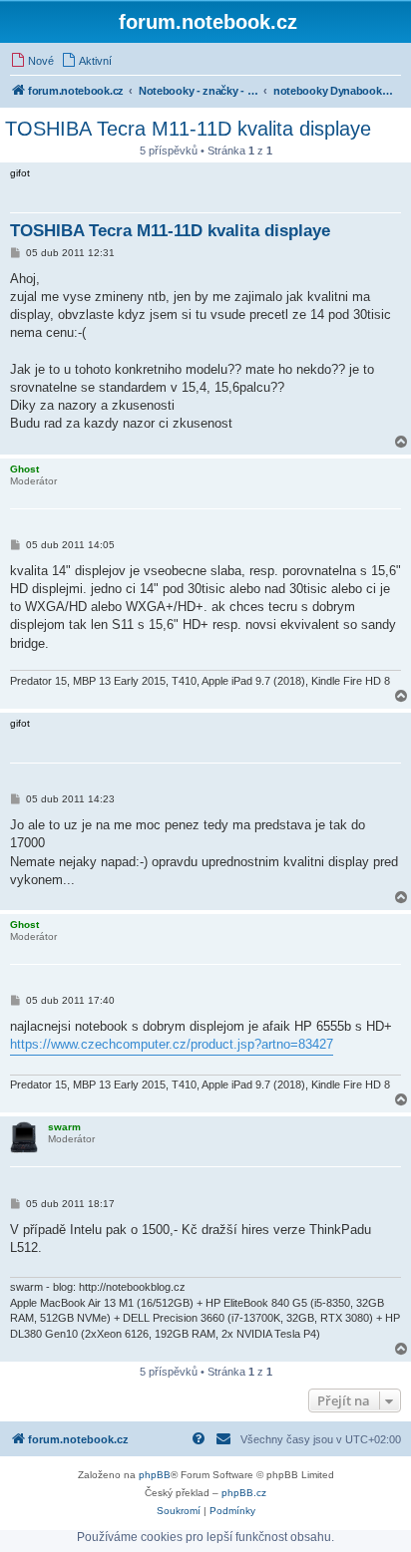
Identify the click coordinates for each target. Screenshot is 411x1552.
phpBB (155, 1474)
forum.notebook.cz (208, 22)
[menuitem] (32, 61)
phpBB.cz (243, 1492)
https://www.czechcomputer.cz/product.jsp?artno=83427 (171, 1044)
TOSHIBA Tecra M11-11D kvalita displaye (188, 129)
